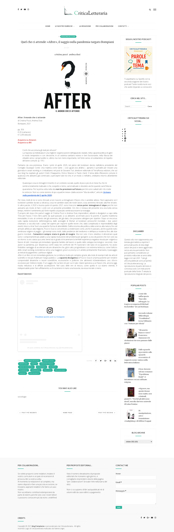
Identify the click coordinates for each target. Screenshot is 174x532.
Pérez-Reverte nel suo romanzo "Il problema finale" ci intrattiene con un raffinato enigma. (138, 375)
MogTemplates (38, 526)
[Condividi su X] (101, 360)
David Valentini (26, 367)
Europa (53, 367)
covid (34, 364)
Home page (67, 412)
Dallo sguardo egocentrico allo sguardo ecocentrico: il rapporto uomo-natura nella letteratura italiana (138, 356)
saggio (22, 373)
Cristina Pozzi (47, 364)
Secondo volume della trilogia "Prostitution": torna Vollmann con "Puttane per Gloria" (138, 318)
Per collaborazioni (104, 26)
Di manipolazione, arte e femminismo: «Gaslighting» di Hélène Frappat (137, 416)
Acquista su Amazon (27, 140)
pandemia (36, 370)
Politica (47, 370)
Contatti (122, 26)
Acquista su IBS (25, 142)
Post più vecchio (105, 412)
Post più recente (29, 412)
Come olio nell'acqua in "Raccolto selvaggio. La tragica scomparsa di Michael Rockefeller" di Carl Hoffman (136, 300)
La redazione (85, 26)
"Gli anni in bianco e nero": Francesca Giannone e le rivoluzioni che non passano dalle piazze (138, 336)
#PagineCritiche (68, 36)
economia (42, 367)
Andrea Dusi (48, 360)
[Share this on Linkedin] (115, 360)
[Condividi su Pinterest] (110, 360)
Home (47, 26)
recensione (60, 370)
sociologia (34, 373)
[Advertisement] (138, 185)
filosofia (23, 370)
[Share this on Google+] (105, 360)
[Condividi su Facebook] (96, 360)
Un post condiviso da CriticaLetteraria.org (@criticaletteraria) (50, 348)
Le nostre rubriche (64, 26)
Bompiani (23, 364)
